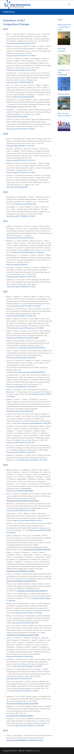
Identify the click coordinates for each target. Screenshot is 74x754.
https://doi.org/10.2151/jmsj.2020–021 (19, 678)
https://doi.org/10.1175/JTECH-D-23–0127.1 (21, 160)
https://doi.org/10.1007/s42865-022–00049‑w (28, 252)
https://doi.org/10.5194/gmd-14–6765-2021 (21, 316)
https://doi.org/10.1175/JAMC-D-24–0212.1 (20, 129)
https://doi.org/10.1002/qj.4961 (17, 117)
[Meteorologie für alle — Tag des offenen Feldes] (64, 38)
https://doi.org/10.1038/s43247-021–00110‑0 (21, 387)
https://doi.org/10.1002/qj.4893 (17, 187)
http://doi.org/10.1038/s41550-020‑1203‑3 (27, 520)
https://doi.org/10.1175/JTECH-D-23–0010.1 (21, 172)
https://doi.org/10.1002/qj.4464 (25, 204)
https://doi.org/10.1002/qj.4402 (17, 264)
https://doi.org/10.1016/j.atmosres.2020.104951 (22, 703)
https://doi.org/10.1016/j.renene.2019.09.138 (32, 591)
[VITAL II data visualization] (64, 60)
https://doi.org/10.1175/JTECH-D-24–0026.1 (21, 56)
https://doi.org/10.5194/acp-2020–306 (25, 623)
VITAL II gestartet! (63, 94)
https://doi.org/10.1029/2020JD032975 (37, 549)
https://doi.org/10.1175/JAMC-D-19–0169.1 (24, 691)
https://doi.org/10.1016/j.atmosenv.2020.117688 (22, 635)
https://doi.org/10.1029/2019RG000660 (19, 491)
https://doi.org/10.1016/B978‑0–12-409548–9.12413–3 (24, 740)
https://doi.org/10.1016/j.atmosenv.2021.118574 (28, 328)
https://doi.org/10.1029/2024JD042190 (19, 82)
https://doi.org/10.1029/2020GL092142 (32, 348)
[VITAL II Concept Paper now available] (64, 125)
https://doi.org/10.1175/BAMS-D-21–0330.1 (20, 216)
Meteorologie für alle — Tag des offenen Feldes (64, 27)
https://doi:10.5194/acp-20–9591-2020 (19, 656)
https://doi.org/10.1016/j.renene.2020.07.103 (21, 357)
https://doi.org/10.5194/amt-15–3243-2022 (21, 277)
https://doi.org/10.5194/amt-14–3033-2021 (21, 452)
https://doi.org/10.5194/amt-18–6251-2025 (21, 43)
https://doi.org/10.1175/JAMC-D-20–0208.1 (26, 306)
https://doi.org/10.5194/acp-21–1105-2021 (20, 442)
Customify (37, 750)
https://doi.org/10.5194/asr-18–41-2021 (34, 460)
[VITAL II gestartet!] (64, 103)
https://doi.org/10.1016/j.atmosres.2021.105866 (22, 338)
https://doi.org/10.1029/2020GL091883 (31, 372)
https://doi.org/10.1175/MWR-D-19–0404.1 (20, 571)
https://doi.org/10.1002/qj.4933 (23, 97)
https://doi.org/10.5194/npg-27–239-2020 (27, 666)
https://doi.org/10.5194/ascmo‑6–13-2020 (20, 510)
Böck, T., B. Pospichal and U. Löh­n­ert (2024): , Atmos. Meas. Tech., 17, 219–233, (29, 142)
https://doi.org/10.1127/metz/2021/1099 (19, 238)
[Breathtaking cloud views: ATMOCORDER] (64, 84)
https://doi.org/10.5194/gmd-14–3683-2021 (36, 423)
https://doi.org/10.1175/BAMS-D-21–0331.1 (21, 287)
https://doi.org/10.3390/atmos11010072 (19, 716)
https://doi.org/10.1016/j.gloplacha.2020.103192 (22, 501)
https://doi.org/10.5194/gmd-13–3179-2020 (29, 725)
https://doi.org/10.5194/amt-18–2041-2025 (21, 70)
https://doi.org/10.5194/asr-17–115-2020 (28, 613)
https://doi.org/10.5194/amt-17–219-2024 (20, 146)
